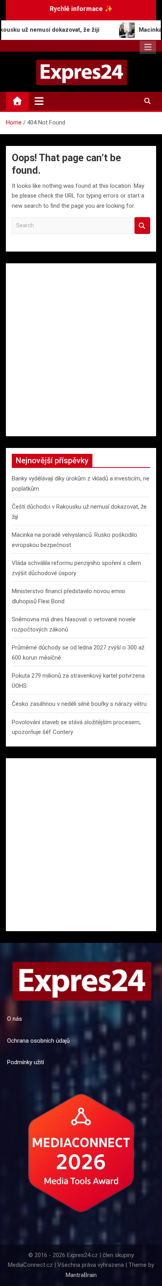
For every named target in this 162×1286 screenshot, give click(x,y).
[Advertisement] (81, 349)
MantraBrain (81, 1275)
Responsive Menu (148, 47)
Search (142, 225)
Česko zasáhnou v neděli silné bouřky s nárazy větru (79, 703)
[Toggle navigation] (39, 101)
